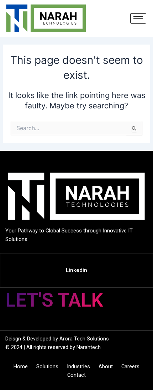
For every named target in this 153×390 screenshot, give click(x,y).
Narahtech (88, 347)
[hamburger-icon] (138, 18)
